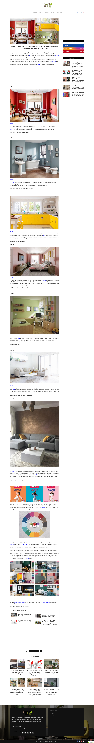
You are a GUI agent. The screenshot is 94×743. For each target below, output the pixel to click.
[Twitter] (79, 12)
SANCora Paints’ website (19, 602)
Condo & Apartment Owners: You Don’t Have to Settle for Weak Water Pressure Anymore (78, 88)
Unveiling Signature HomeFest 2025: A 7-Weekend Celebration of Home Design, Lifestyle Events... (34, 692)
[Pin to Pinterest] (35, 651)
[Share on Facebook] (30, 651)
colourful (25, 52)
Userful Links (53, 710)
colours (30, 55)
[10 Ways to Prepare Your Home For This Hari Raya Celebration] (51, 664)
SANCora (43, 507)
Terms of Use (53, 717)
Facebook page (46, 602)
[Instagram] (81, 12)
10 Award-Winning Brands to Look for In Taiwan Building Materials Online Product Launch (25, 622)
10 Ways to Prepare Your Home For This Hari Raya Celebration (51, 672)
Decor (52, 12)
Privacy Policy (53, 715)
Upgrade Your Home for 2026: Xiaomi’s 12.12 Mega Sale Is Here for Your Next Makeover (78, 72)
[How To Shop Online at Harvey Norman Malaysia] (14, 615)
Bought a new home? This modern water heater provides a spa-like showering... (51, 692)
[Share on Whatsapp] (38, 651)
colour (11, 129)
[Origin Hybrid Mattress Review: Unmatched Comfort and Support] (17, 664)
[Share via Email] (41, 651)
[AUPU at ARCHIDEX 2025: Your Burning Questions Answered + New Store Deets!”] (66, 94)
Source (11, 123)
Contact (59, 12)
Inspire (35, 12)
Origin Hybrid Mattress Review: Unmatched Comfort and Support (17, 672)
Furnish (47, 12)
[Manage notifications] (91, 740)
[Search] (10, 12)
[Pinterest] (83, 12)
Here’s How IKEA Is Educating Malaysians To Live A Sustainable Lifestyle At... (17, 692)
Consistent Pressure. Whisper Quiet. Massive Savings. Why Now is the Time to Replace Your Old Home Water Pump (78, 80)
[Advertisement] (34, 75)
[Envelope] (33, 733)
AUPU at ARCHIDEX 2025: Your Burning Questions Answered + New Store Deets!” (78, 95)
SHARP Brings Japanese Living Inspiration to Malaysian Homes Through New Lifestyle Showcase (78, 64)
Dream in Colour (25, 544)
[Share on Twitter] (32, 651)
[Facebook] (77, 12)
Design (41, 12)
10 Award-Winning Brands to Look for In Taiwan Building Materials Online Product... (34, 673)
